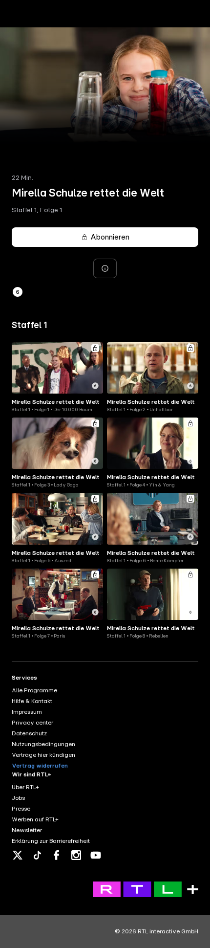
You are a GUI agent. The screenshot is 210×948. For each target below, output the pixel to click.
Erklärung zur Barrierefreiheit (51, 841)
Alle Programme (34, 690)
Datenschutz (29, 733)
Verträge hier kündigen (43, 755)
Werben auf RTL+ (35, 819)
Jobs (18, 798)
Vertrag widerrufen (40, 766)
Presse (21, 809)
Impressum (27, 712)
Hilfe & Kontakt (32, 701)
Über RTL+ (25, 787)
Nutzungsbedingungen (43, 744)
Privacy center (32, 723)
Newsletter (27, 830)
